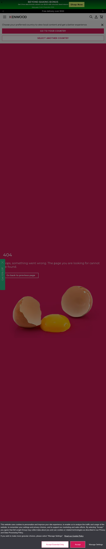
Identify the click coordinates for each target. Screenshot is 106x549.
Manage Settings (96, 544)
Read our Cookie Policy (74, 536)
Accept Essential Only (55, 544)
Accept (78, 544)
